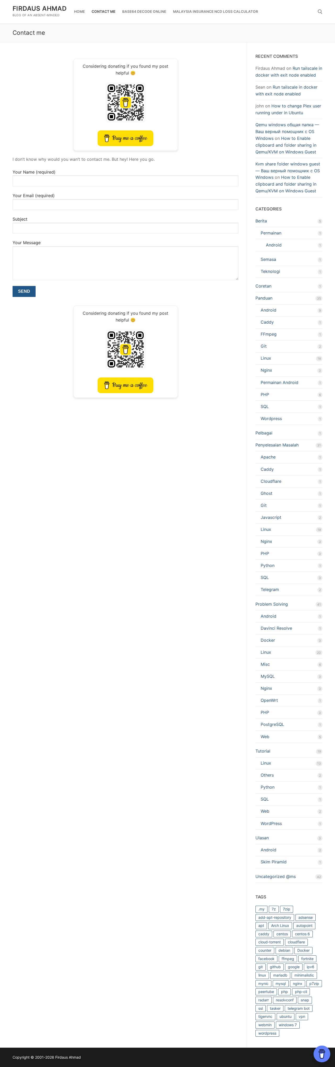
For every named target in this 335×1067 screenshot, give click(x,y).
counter (264, 950)
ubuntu (286, 1016)
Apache (268, 457)
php (284, 991)
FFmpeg (269, 334)
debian (284, 950)
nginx (297, 983)
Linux (266, 358)
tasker (275, 1008)
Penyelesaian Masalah (277, 445)
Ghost (266, 493)
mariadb (280, 975)
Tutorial (262, 751)
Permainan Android (279, 382)
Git (264, 346)
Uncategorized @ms (275, 876)
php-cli (301, 991)
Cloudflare (271, 481)
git (260, 967)
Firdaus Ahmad (39, 8)
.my (261, 909)
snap (305, 1000)
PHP (265, 394)
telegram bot (299, 1008)
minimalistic (304, 975)
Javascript (271, 517)
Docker (268, 640)
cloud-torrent (269, 942)
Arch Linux (280, 925)
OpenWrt (269, 700)
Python (268, 565)
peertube (266, 991)
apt (261, 925)
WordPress (271, 823)
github (275, 967)
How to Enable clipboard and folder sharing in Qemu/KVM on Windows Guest (285, 145)
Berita (261, 220)
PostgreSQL (272, 724)
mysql (281, 983)
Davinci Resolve (276, 628)
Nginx (266, 370)
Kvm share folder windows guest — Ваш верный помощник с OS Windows (287, 170)
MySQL (268, 676)
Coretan (263, 286)
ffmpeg (288, 958)
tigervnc (265, 1016)
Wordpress (271, 418)
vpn (302, 1016)
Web (265, 736)
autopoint (304, 925)
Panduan (263, 298)
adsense (305, 917)
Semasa (268, 259)
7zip (286, 909)
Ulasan (262, 837)
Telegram (270, 589)
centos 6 (302, 934)
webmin (265, 1025)
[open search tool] (320, 11)
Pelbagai (263, 432)
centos (282, 934)
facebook (266, 958)
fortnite (307, 958)
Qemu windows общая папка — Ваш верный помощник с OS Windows (287, 131)
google (294, 967)
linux (262, 975)
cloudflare (296, 942)
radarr (263, 1000)
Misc (265, 664)
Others (267, 775)
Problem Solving (271, 604)
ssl (260, 1008)
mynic (263, 983)
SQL (265, 406)
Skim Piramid (274, 861)
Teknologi (270, 271)
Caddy (267, 322)
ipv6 (310, 967)
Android (274, 245)
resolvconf (285, 1000)
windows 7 (288, 1025)
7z (274, 909)
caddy (263, 934)
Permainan (271, 233)
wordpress (267, 1033)
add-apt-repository (274, 917)
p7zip (314, 983)
